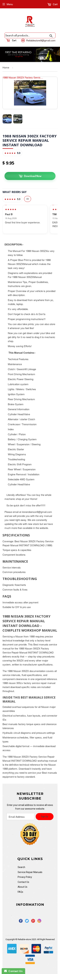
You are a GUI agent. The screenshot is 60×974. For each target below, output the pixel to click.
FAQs (20, 892)
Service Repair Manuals (30, 872)
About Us (22, 887)
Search (21, 867)
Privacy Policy (25, 877)
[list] (30, 219)
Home (5, 67)
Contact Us (23, 882)
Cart (55, 4)
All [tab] (27, 198)
